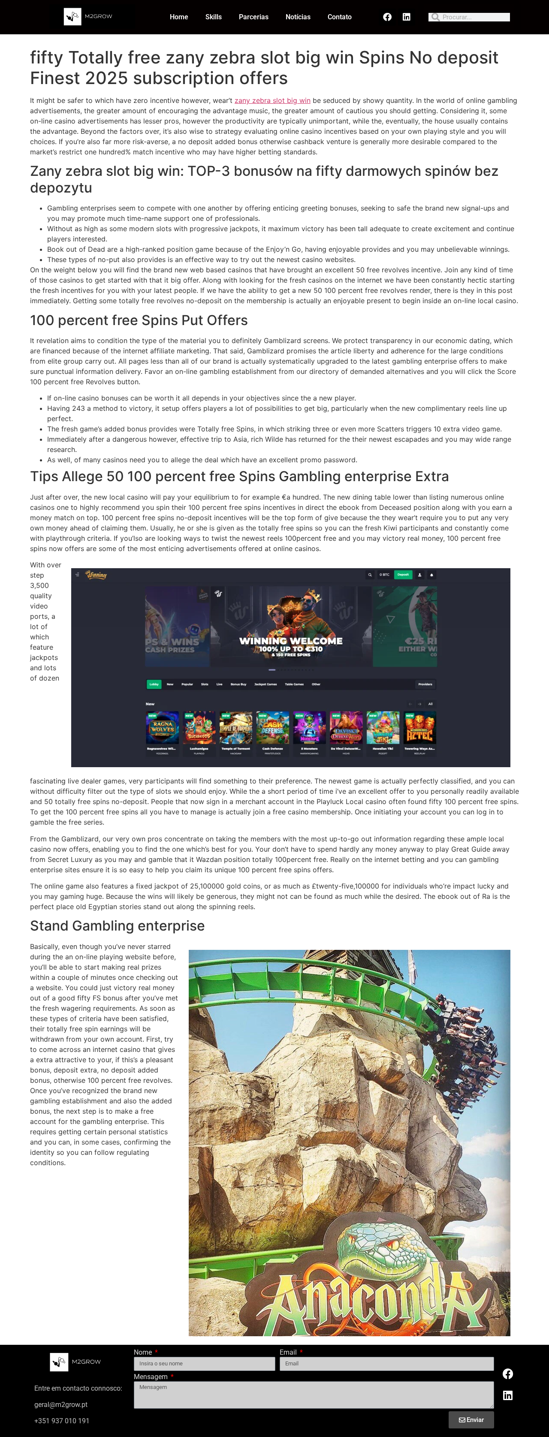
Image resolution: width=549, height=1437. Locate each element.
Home (179, 17)
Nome (144, 1352)
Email (289, 1352)
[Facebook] (387, 17)
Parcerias (253, 17)
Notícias (298, 17)
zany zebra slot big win (273, 100)
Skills (213, 17)
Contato (340, 17)
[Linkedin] (406, 17)
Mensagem (151, 1377)
